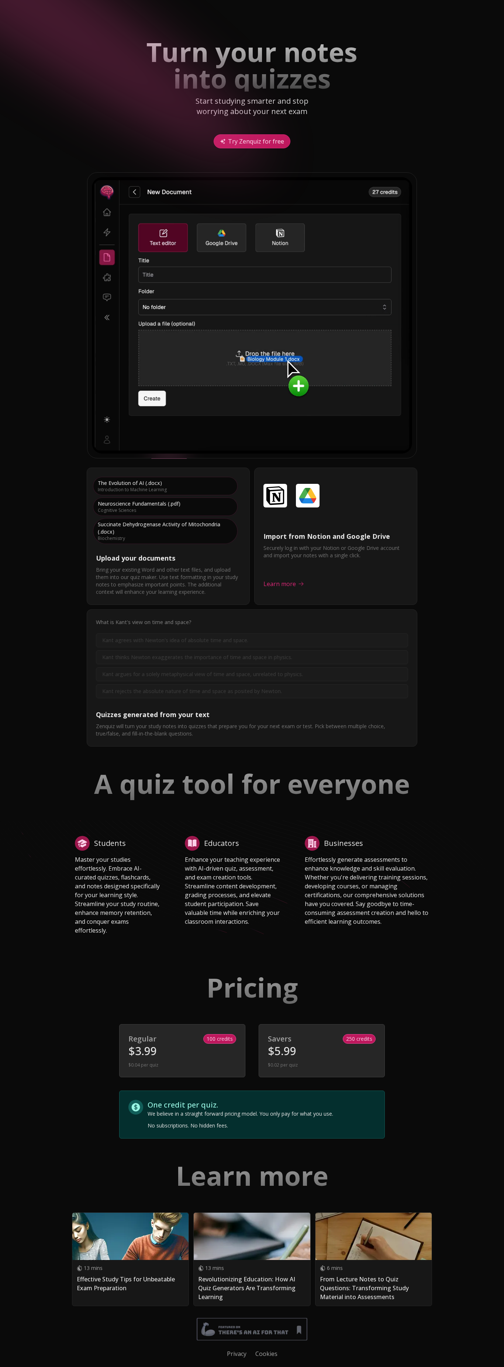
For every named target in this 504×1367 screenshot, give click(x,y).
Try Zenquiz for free (256, 141)
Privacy (236, 1354)
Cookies (266, 1354)
